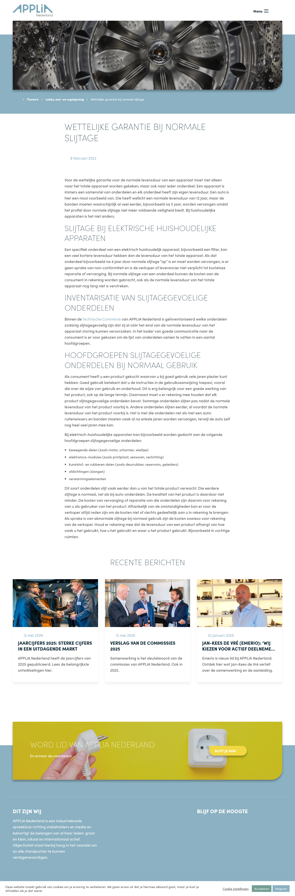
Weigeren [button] (281, 889)
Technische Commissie (101, 319)
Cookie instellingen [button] (236, 889)
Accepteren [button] (261, 889)
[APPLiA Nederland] (33, 9)
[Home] (18, 99)
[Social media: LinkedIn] (202, 824)
